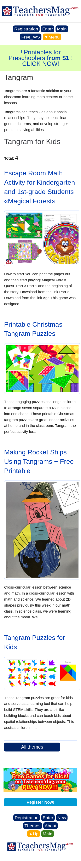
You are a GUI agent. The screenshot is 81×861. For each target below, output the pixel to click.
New (61, 817)
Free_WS (30, 37)
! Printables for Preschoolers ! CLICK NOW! (40, 58)
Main (62, 28)
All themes (32, 747)
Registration (26, 28)
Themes (32, 825)
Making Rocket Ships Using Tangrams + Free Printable (39, 461)
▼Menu (52, 37)
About (50, 825)
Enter (47, 28)
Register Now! (40, 802)
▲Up (34, 833)
